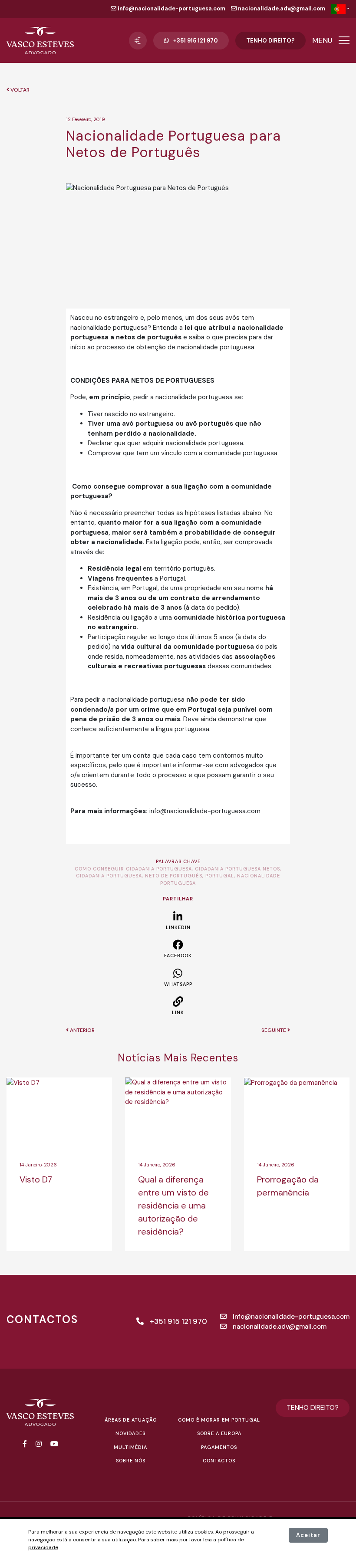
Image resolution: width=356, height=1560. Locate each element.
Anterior (82, 1030)
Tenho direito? (270, 40)
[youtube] (54, 1443)
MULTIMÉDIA (130, 1447)
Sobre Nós (130, 1461)
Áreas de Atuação (131, 1420)
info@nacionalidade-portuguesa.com (170, 8)
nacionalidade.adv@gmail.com (281, 8)
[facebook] (25, 1443)
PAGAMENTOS (219, 1447)
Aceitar (308, 1535)
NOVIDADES (130, 1433)
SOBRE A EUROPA (219, 1433)
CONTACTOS (219, 1461)
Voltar (19, 89)
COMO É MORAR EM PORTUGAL (219, 1420)
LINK (178, 1012)
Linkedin (178, 927)
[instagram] (39, 1443)
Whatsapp (178, 984)
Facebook (178, 955)
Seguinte (274, 1030)
